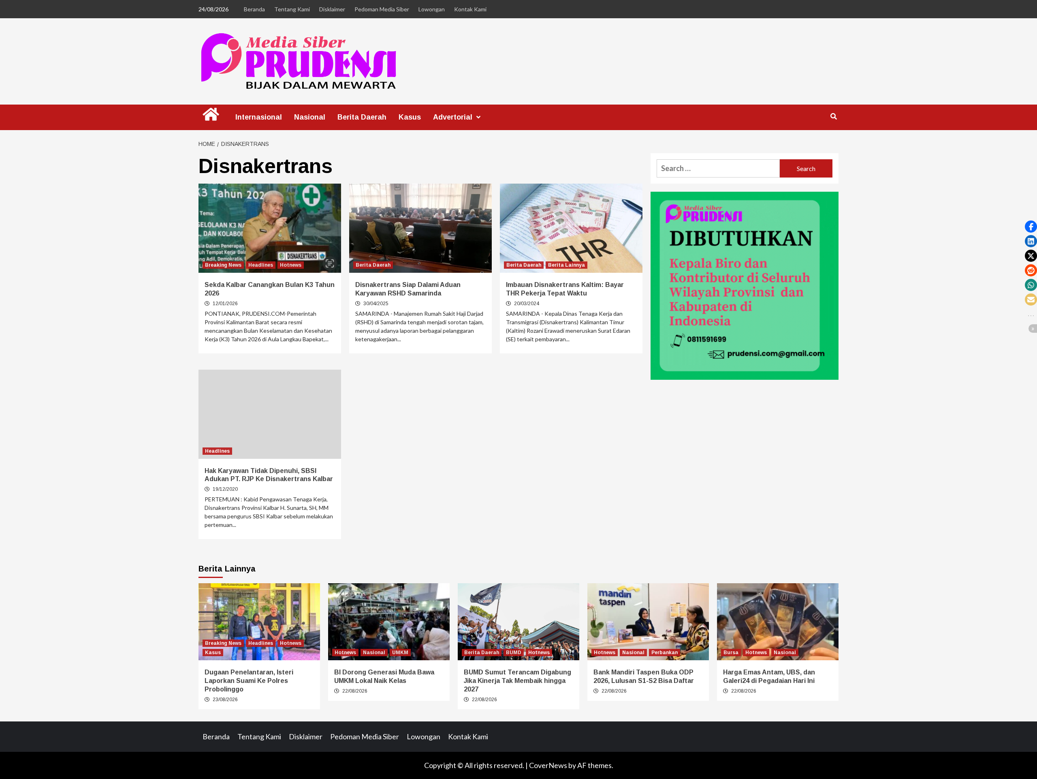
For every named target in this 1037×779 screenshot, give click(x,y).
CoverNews (548, 765)
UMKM (400, 652)
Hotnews (290, 265)
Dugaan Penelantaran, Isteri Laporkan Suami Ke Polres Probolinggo (249, 681)
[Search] (833, 116)
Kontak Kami (470, 9)
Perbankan (664, 652)
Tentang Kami (292, 9)
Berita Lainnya (566, 265)
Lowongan (431, 9)
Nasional (309, 117)
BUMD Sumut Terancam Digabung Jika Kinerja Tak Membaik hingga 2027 (517, 681)
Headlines (260, 265)
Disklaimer (332, 9)
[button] (1031, 226)
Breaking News (223, 265)
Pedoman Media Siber (381, 9)
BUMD (513, 652)
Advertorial (452, 117)
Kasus (410, 117)
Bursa (730, 652)
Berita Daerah (361, 117)
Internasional (258, 117)
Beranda (254, 9)
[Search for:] (718, 168)
